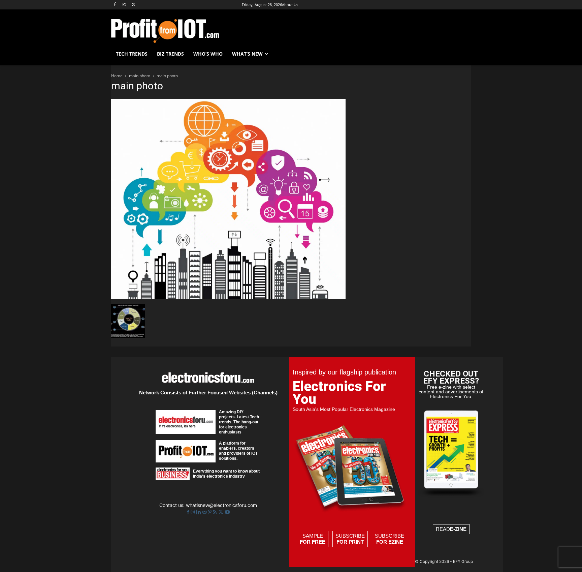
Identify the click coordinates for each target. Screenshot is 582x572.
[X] (134, 5)
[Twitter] (221, 512)
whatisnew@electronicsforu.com (221, 505)
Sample (312, 539)
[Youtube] (227, 512)
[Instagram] (124, 5)
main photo (139, 76)
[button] (463, 54)
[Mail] (205, 512)
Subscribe (350, 539)
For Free (312, 542)
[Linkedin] (199, 512)
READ (451, 529)
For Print (350, 542)
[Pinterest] (210, 512)
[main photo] (228, 297)
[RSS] (215, 512)
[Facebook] (115, 5)
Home (117, 76)
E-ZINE (458, 529)
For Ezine (389, 542)
